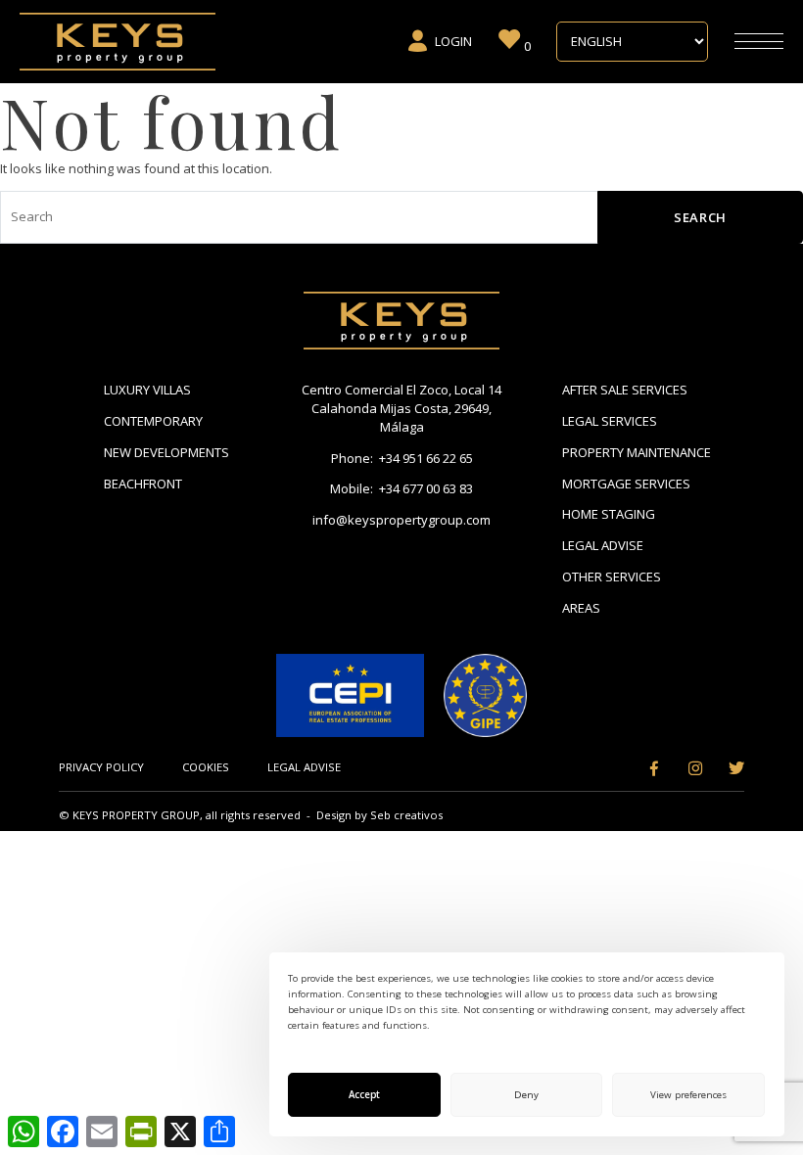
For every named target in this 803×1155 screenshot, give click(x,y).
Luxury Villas (147, 389)
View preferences (688, 1094)
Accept (364, 1094)
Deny (526, 1094)
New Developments (166, 452)
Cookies (205, 767)
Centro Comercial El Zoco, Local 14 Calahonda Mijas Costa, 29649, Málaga (401, 408)
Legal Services (609, 421)
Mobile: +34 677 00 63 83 (401, 488)
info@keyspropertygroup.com (401, 520)
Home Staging (608, 514)
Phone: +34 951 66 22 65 (402, 458)
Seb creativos (406, 815)
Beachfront (143, 483)
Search (700, 217)
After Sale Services (624, 389)
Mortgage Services (626, 483)
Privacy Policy (101, 767)
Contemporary (153, 421)
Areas (581, 608)
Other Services (611, 576)
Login (453, 41)
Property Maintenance (636, 452)
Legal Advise (602, 545)
